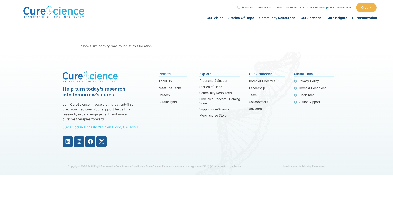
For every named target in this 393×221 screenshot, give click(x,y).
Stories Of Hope (241, 18)
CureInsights (336, 18)
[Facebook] (90, 141)
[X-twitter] (101, 141)
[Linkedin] (68, 141)
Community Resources (277, 18)
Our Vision (215, 18)
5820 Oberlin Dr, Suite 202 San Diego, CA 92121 (100, 127)
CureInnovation (364, 18)
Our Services (311, 18)
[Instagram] (79, 141)
